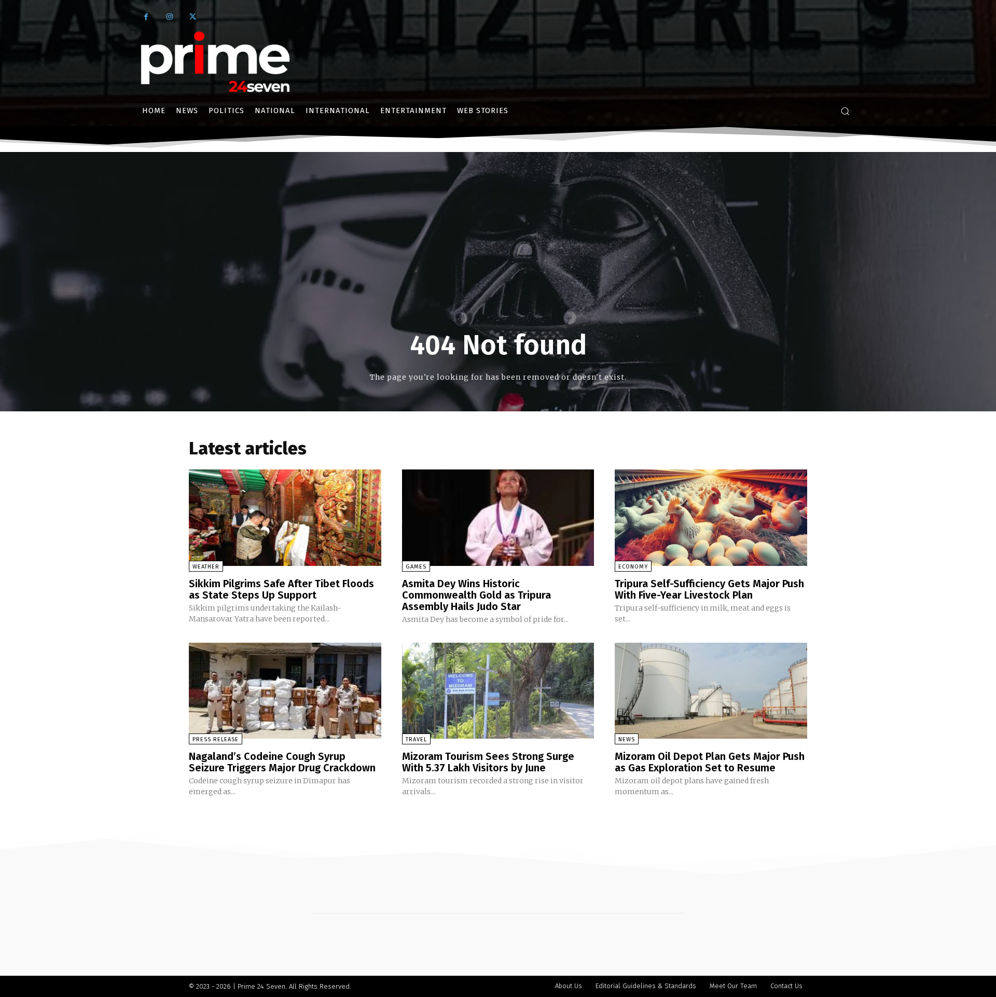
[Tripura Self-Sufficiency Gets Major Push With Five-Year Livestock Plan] (711, 517)
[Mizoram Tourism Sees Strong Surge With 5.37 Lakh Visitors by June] (498, 691)
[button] (845, 111)
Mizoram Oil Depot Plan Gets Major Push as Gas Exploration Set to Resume (710, 762)
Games (416, 566)
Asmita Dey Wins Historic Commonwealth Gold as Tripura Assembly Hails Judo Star (476, 595)
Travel (416, 739)
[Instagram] (169, 17)
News (626, 739)
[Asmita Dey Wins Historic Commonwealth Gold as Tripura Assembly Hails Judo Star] (498, 517)
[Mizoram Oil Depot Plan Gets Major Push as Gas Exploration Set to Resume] (711, 691)
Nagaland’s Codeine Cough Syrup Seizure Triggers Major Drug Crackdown (282, 762)
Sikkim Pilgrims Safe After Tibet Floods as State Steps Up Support (281, 589)
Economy (633, 566)
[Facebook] (146, 17)
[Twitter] (193, 17)
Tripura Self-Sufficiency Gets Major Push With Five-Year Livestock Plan (709, 589)
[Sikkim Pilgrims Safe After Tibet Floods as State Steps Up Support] (285, 517)
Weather (205, 566)
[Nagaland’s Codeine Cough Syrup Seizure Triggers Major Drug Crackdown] (285, 691)
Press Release (215, 739)
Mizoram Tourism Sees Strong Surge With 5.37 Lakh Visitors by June (488, 762)
